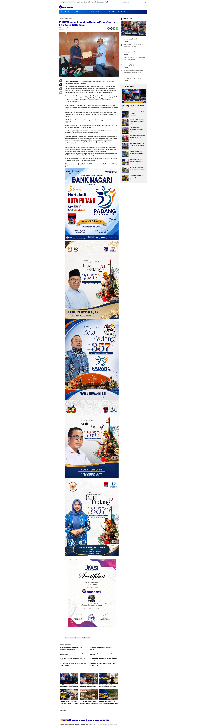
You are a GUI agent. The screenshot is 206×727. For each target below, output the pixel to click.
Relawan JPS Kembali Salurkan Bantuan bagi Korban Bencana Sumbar (73, 653)
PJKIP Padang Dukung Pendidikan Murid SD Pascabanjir (100, 648)
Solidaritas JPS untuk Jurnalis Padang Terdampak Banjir (72, 659)
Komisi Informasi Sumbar (72, 637)
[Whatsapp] (117, 28)
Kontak (105, 724)
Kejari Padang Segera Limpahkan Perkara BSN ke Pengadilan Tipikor (69, 702)
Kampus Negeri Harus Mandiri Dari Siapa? (137, 112)
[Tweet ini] (111, 28)
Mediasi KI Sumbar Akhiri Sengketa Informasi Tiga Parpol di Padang (73, 664)
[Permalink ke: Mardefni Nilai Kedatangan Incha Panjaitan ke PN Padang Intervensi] (69, 678)
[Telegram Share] (114, 28)
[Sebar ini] (108, 28)
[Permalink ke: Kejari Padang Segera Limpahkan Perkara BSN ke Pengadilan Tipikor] (69, 694)
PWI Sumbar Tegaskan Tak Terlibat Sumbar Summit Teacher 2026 (136, 160)
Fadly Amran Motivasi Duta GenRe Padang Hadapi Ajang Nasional (134, 58)
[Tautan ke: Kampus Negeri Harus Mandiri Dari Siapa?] (125, 114)
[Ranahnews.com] (66, 7)
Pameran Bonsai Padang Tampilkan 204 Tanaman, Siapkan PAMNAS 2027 (136, 152)
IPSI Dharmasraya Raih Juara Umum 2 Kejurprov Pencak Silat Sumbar (137, 176)
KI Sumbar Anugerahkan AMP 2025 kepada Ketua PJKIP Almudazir (102, 664)
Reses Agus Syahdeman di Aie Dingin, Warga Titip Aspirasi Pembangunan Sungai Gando (137, 144)
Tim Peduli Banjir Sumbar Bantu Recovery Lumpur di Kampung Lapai (103, 659)
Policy (115, 724)
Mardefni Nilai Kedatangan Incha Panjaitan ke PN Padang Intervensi (69, 685)
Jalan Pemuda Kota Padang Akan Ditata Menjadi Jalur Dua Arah (134, 45)
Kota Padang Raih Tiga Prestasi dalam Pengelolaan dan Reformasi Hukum (108, 685)
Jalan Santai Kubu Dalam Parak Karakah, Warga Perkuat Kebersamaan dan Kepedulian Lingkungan (137, 136)
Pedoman (110, 724)
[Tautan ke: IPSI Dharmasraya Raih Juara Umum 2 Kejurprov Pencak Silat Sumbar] (125, 177)
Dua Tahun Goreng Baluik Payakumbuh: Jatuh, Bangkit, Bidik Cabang (137, 128)
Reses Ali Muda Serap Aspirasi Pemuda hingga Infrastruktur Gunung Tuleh (133, 77)
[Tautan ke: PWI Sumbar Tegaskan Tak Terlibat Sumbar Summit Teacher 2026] (125, 162)
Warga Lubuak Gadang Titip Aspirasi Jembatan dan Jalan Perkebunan (137, 120)
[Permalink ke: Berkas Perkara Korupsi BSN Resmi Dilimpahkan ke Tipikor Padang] (89, 678)
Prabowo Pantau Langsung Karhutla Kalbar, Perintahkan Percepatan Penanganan (137, 168)
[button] (145, 2)
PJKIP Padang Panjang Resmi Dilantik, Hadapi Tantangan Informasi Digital (71, 648)
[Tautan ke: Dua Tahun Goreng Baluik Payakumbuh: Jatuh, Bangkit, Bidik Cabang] (125, 130)
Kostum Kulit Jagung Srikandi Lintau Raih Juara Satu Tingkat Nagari (134, 64)
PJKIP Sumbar (86, 637)
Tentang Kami (93, 724)
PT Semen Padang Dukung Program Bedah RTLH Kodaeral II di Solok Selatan (134, 38)
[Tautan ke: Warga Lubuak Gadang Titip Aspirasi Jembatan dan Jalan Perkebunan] (125, 122)
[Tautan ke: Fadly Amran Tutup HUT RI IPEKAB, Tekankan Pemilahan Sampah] (134, 96)
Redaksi (100, 724)
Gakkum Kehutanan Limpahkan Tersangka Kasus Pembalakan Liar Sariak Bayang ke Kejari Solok (108, 702)
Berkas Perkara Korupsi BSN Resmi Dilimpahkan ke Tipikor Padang (89, 685)
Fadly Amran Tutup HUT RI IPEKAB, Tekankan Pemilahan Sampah (133, 106)
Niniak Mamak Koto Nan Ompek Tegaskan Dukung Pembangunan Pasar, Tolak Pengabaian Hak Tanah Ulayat (88, 702)
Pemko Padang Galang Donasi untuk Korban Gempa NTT (135, 51)
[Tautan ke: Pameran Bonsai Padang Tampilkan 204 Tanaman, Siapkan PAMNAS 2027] (125, 154)
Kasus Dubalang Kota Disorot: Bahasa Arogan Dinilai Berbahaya (103, 653)
